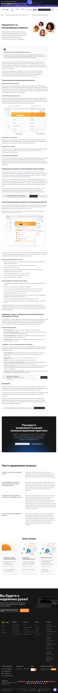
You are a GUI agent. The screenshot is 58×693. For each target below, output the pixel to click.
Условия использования (21, 688)
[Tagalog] (41, 683)
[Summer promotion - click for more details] (29, 3)
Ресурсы (22, 9)
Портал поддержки (16, 624)
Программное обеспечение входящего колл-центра (51, 644)
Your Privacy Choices (44, 690)
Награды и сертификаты (28, 627)
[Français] (38, 681)
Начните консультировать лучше (22, 443)
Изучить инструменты (36, 443)
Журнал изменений (16, 631)
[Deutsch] (26, 681)
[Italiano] (44, 681)
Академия (37, 629)
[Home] (2, 15)
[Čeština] (22, 681)
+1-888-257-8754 (7, 671)
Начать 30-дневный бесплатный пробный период (9, 610)
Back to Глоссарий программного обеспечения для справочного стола (18, 407)
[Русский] (33, 683)
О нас (25, 624)
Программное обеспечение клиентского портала (50, 653)
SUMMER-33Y (17, 5)
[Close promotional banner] (56, 2)
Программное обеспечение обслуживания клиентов (51, 630)
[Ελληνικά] (28, 681)
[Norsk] (55, 681)
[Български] (20, 681)
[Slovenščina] (37, 683)
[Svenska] (39, 683)
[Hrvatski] (40, 681)
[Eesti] (34, 681)
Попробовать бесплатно (39, 407)
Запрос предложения (16, 634)
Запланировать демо (24, 610)
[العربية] (18, 681)
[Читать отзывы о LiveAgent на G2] (33, 669)
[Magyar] (42, 681)
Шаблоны (36, 631)
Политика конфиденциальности (45, 688)
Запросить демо (33, 196)
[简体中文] (45, 683)
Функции (3, 630)
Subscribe (54, 669)
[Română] (31, 683)
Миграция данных (15, 627)
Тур (2, 634)
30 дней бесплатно (42, 196)
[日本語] (46, 681)
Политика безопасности (32, 688)
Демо (53, 9)
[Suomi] (36, 681)
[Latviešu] (50, 681)
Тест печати (37, 634)
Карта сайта (25, 690)
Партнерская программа (28, 631)
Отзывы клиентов (27, 629)
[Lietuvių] (48, 681)
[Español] (32, 681)
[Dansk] (24, 681)
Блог (36, 624)
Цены (3, 627)
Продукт (17, 9)
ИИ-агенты (12, 10)
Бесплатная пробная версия (44, 9)
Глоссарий (37, 627)
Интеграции (4, 632)
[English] (30, 681)
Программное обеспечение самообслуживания (50, 639)
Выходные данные (27, 634)
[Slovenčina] (35, 683)
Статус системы (15, 629)
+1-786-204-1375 (7, 673)
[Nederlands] (53, 681)
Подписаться (44, 377)
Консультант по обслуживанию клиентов (40, 14)
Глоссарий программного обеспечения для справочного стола (17, 14)
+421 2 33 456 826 (7, 669)
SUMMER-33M (6, 5)
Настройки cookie (33, 690)
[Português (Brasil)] (29, 683)
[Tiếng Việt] (43, 683)
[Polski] (27, 683)
